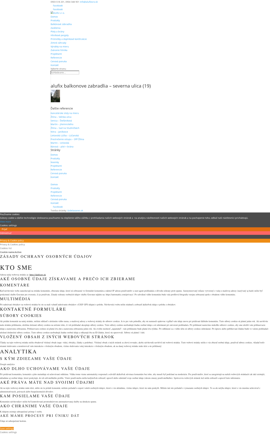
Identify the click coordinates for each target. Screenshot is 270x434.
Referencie (56, 57)
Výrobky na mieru (60, 46)
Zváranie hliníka (59, 50)
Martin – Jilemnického (62, 124)
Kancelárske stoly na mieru (65, 113)
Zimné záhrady (58, 42)
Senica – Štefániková (61, 120)
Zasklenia (55, 27)
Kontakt (55, 65)
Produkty (55, 20)
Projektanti (56, 53)
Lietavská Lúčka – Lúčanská (65, 135)
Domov (54, 16)
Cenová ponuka (59, 61)
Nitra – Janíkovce (59, 131)
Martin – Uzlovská (60, 142)
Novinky (55, 162)
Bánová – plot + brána (62, 146)
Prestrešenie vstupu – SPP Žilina (67, 139)
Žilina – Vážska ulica (61, 116)
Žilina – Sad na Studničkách (65, 127)
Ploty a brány (57, 31)
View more (5, 221)
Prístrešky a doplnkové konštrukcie (69, 39)
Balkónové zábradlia (61, 24)
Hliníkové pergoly (60, 35)
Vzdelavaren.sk (75, 210)
